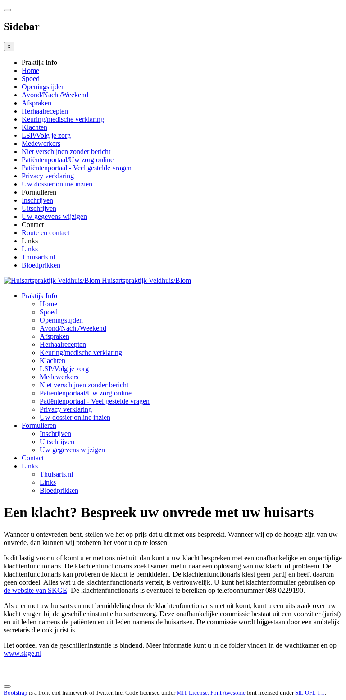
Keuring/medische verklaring (63, 119)
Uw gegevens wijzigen (54, 216)
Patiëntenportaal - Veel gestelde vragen (77, 168)
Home (30, 70)
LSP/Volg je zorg (46, 135)
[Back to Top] (7, 686)
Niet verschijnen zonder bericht (66, 151)
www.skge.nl (22, 653)
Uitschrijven (39, 208)
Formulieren (39, 425)
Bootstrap (15, 692)
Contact (33, 458)
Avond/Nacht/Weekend (55, 95)
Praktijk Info (39, 296)
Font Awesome (228, 692)
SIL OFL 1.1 (310, 692)
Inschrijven (37, 200)
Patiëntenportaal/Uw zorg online (68, 160)
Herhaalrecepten (45, 111)
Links (30, 249)
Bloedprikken (41, 265)
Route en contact (45, 232)
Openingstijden (43, 87)
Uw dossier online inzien (57, 184)
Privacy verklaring (48, 176)
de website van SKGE (35, 590)
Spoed (31, 78)
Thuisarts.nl (38, 257)
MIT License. (193, 692)
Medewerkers (41, 143)
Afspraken (36, 103)
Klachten (34, 127)
